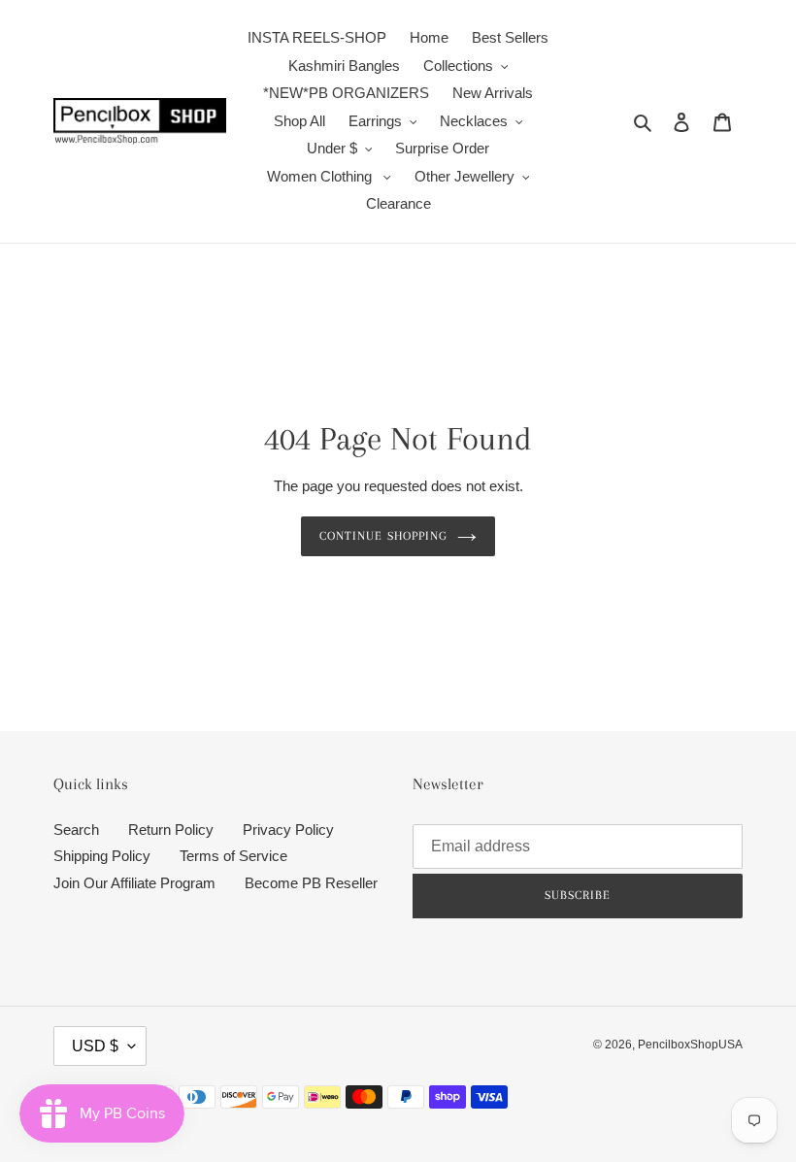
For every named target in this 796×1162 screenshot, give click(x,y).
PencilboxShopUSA (690, 1044)
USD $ (95, 1046)
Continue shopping (383, 536)
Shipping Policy (101, 855)
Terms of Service (233, 855)
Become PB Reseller (311, 883)
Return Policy (171, 829)
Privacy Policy (288, 829)
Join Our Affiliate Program (134, 883)
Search (76, 829)
